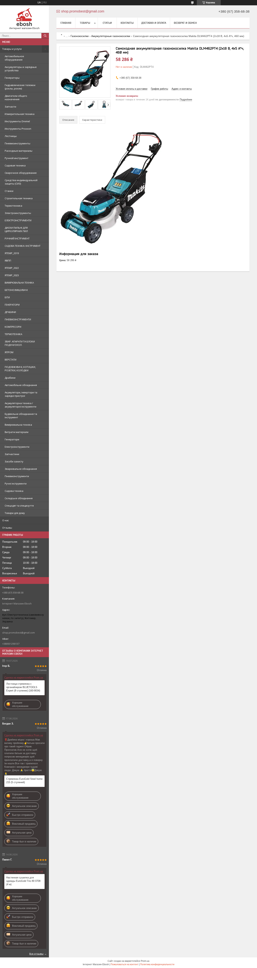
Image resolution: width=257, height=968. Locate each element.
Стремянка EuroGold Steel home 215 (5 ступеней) (24, 780)
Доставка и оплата (153, 22)
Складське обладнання (19, 498)
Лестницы (11, 136)
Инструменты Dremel (17, 121)
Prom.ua (145, 961)
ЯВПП (8, 260)
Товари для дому (15, 513)
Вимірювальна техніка (18, 424)
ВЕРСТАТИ (10, 359)
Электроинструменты (18, 213)
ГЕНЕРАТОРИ (12, 304)
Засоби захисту (14, 461)
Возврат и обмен (185, 22)
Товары (85, 22)
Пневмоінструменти (17, 476)
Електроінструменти (17, 446)
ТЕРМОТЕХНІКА (13, 334)
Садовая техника (15, 165)
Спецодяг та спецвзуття (19, 505)
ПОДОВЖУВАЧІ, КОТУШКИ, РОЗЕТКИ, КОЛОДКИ (20, 368)
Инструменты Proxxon (18, 128)
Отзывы (7, 527)
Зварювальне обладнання (21, 469)
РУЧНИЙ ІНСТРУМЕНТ (17, 238)
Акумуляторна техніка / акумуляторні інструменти (20, 404)
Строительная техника (19, 198)
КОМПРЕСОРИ (13, 326)
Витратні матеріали (16, 432)
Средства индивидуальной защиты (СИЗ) (21, 181)
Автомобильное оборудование (14, 58)
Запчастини (12, 454)
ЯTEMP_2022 (12, 268)
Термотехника (13, 205)
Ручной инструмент (16, 158)
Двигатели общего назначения (16, 97)
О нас (5, 520)
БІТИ (7, 297)
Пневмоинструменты (17, 143)
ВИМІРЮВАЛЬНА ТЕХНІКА (19, 282)
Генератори (12, 439)
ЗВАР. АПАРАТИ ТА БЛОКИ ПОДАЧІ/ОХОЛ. (20, 343)
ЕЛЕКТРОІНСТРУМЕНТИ (18, 220)
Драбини (10, 377)
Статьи (107, 22)
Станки (9, 191)
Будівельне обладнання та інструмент (21, 415)
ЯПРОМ (9, 352)
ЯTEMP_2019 (12, 253)
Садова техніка (14, 491)
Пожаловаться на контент (124, 964)
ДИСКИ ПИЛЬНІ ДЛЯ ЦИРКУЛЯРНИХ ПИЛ (16, 229)
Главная (65, 22)
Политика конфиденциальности (157, 964)
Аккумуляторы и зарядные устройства (21, 68)
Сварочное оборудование (21, 173)
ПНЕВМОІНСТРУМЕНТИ (18, 319)
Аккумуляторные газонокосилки (110, 36)
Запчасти (10, 106)
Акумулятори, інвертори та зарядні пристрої (21, 394)
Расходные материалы (18, 150)
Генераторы (12, 77)
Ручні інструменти (16, 483)
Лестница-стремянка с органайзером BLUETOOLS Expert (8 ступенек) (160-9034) (23, 687)
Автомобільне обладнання (21, 385)
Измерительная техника (19, 114)
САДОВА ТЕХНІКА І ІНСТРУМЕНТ (22, 246)
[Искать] (45, 35)
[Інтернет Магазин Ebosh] (24, 17)
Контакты (127, 22)
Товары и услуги (12, 49)
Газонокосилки (80, 36)
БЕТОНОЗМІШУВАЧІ (16, 290)
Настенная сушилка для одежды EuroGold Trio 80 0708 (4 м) (23, 881)
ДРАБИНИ (10, 312)
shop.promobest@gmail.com (18, 632)
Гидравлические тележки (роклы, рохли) (20, 86)
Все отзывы (36, 953)
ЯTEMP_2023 (12, 275)
